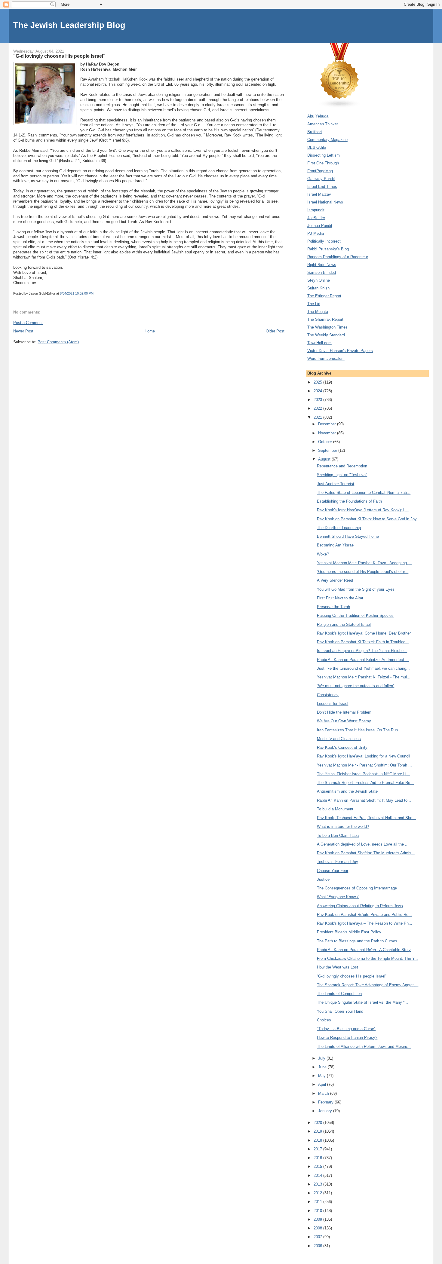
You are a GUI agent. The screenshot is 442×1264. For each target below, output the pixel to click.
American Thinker (322, 124)
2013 (318, 1184)
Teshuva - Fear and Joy (337, 861)
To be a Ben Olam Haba (338, 835)
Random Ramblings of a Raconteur (337, 257)
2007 (318, 1237)
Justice (323, 879)
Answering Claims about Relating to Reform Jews (360, 906)
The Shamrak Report (325, 319)
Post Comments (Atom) (58, 342)
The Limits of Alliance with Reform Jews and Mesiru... (364, 1046)
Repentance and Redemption (342, 466)
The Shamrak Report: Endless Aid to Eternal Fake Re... (365, 782)
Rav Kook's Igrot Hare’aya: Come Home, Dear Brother (364, 633)
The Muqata (317, 311)
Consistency (328, 695)
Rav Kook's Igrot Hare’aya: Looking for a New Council (363, 756)
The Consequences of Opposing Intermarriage (357, 888)
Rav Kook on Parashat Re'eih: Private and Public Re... (364, 914)
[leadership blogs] (339, 106)
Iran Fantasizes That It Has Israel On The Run (357, 730)
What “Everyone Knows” (338, 897)
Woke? (323, 554)
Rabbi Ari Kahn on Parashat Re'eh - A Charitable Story (364, 949)
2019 (318, 1131)
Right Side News (321, 264)
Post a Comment (28, 322)
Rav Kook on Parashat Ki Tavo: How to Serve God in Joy (367, 519)
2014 (318, 1175)
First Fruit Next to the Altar (340, 598)
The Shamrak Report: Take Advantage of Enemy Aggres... (367, 985)
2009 (318, 1219)
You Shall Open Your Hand (340, 1011)
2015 (318, 1166)
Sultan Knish (318, 288)
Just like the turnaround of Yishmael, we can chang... (363, 668)
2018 (318, 1140)
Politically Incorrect (324, 241)
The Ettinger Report (324, 296)
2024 (318, 391)
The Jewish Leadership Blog (69, 25)
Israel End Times (322, 186)
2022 (318, 408)
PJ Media (315, 233)
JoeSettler (316, 218)
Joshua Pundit (319, 225)
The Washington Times (327, 327)
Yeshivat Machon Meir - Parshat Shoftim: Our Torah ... (364, 765)
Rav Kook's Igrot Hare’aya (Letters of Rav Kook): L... (363, 510)
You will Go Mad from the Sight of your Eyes (355, 589)
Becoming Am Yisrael (336, 545)
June (323, 1067)
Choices (324, 1020)
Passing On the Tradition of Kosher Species (355, 615)
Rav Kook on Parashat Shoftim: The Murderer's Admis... (366, 853)
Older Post (275, 331)
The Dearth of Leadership (339, 527)
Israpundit (315, 210)
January (325, 1111)
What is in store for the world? (343, 826)
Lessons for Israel (332, 703)
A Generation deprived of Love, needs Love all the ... (363, 844)
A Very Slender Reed (335, 580)
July (322, 1058)
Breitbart (314, 132)
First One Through (323, 163)
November (327, 433)
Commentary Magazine (327, 139)
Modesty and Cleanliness (339, 738)
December (327, 424)
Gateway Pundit (321, 178)
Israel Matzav (319, 194)
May (322, 1075)
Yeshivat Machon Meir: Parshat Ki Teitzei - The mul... (363, 677)
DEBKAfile (316, 147)
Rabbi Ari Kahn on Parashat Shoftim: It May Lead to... (364, 800)
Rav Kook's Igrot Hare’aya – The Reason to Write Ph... (364, 923)
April (322, 1084)
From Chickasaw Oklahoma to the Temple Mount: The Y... (367, 958)
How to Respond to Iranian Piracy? (347, 1037)
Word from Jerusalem (326, 358)
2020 (318, 1122)
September (328, 450)
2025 (318, 382)
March (324, 1093)
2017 (318, 1149)
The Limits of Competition (339, 993)
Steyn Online (318, 280)
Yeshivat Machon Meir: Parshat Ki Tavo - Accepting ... (364, 563)
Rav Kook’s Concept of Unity (342, 747)
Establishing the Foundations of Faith (349, 501)
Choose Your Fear (332, 870)
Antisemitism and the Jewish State (347, 791)
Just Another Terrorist (335, 484)
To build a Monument (335, 809)
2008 (318, 1228)
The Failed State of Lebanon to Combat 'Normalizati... (363, 492)
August (325, 459)
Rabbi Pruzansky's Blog (328, 249)
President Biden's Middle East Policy (349, 932)
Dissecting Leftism (323, 155)
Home (150, 331)
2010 (318, 1210)
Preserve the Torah (333, 606)
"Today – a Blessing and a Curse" (346, 1029)
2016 (318, 1157)
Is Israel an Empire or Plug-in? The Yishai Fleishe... (362, 650)
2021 (318, 417)
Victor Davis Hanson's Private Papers (340, 350)
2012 (318, 1193)
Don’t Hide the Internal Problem (344, 712)
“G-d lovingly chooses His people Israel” (351, 976)
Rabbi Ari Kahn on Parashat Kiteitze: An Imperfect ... (363, 659)
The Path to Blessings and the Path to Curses (357, 941)
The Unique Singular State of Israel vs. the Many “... (362, 1002)
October (325, 441)
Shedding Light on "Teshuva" (342, 475)
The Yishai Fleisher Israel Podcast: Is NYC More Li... (363, 774)
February (326, 1102)
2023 (318, 399)
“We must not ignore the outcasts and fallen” (355, 686)
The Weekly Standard (326, 335)
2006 (318, 1246)
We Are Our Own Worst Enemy (344, 721)
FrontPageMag (320, 171)
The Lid (313, 303)
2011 (318, 1201)
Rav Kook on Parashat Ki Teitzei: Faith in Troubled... (363, 642)
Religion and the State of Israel (344, 624)
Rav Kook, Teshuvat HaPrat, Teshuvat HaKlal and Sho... (366, 818)
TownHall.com (319, 343)
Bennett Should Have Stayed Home (348, 536)
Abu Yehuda (317, 116)
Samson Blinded (321, 272)
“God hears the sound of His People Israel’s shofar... (362, 571)
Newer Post (23, 331)
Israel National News (325, 202)
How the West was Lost (337, 967)
